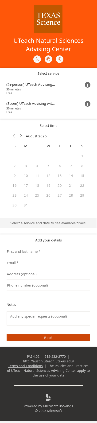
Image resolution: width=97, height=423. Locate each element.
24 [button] (26, 195)
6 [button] (60, 165)
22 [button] (82, 185)
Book (48, 337)
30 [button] (14, 205)
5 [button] (48, 165)
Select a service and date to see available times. (48, 223)
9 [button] (15, 175)
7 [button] (71, 165)
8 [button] (82, 165)
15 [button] (82, 175)
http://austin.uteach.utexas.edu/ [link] (48, 361)
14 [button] (71, 175)
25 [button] (37, 195)
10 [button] (26, 175)
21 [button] (71, 185)
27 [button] (60, 195)
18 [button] (37, 185)
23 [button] (14, 195)
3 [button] (26, 165)
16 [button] (14, 185)
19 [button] (48, 185)
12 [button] (48, 175)
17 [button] (26, 185)
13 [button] (60, 175)
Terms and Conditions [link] (25, 366)
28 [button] (71, 195)
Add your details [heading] (48, 240)
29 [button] (82, 195)
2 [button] (15, 165)
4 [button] (37, 165)
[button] (14, 136)
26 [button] (48, 195)
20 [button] (60, 185)
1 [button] (82, 155)
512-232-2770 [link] (55, 356)
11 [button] (37, 175)
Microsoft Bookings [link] (58, 406)
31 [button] (26, 205)
